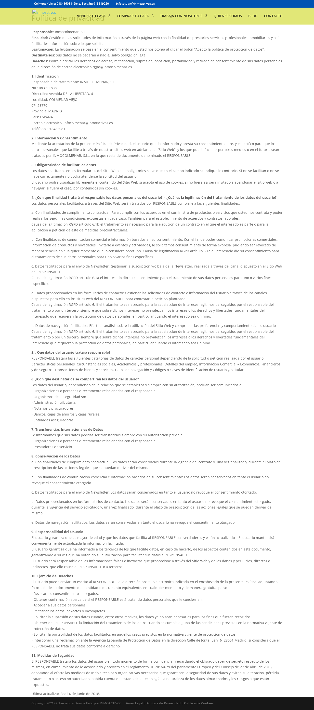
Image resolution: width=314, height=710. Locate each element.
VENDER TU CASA (91, 16)
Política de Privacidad (163, 703)
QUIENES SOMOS (228, 16)
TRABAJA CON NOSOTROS (181, 16)
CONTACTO (273, 16)
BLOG (253, 16)
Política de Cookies (198, 703)
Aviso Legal (134, 703)
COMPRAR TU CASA (133, 16)
